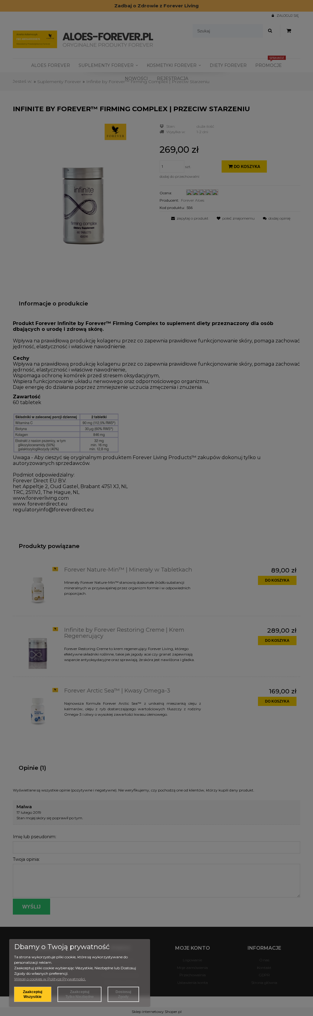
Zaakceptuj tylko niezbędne (79, 994)
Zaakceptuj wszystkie (32, 994)
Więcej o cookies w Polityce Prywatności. (50, 979)
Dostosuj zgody (123, 994)
